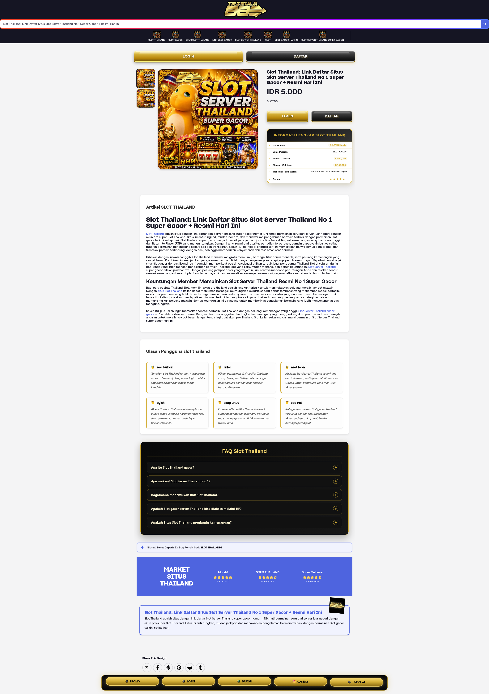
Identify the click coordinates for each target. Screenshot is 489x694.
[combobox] (240, 24)
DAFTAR (301, 56)
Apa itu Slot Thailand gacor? (172, 467)
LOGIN (188, 56)
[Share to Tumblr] (200, 667)
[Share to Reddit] (189, 667)
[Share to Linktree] (168, 667)
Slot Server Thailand (322, 266)
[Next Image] (255, 119)
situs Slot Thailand (170, 290)
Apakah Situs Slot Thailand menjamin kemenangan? (191, 522)
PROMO (135, 681)
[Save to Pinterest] (179, 667)
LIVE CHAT (359, 682)
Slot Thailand (155, 233)
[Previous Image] (161, 119)
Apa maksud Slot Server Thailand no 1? (180, 481)
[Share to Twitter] (146, 667)
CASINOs (302, 682)
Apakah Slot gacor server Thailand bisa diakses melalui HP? (196, 509)
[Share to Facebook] (157, 667)
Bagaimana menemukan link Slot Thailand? (185, 495)
